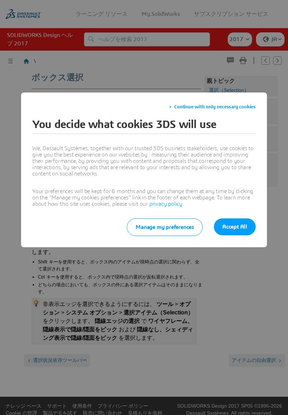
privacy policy (165, 204)
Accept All (234, 227)
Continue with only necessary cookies (215, 106)
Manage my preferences (165, 227)
